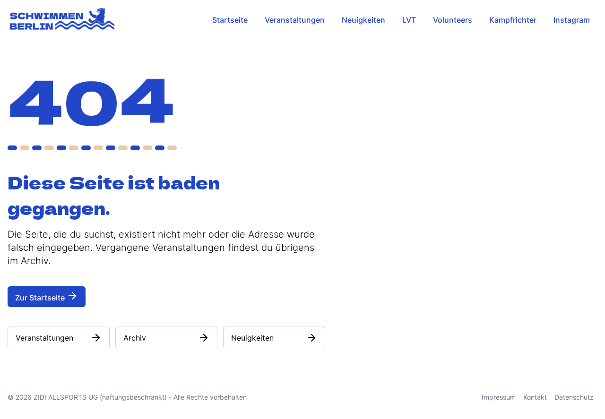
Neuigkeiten (363, 20)
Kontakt (535, 397)
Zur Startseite (41, 297)
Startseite (230, 20)
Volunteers (452, 20)
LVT (409, 20)
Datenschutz (574, 397)
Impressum (499, 397)
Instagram (571, 20)
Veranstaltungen (295, 20)
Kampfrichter (512, 20)
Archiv (134, 337)
